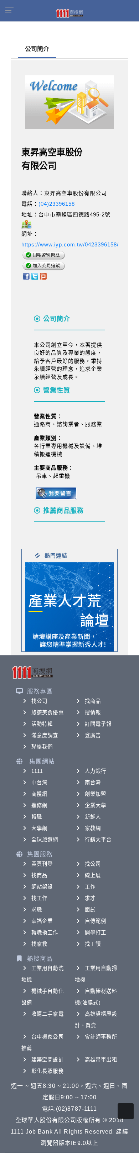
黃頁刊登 (42, 864)
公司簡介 (37, 49)
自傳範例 (95, 921)
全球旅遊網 (44, 839)
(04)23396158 (56, 204)
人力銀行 (95, 771)
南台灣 (93, 782)
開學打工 (95, 932)
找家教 (39, 944)
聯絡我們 (42, 747)
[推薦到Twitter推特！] (34, 276)
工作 (90, 887)
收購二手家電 (47, 1014)
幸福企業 (42, 921)
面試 (90, 909)
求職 (36, 909)
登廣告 (93, 735)
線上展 (93, 875)
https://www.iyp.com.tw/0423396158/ (70, 244)
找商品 (93, 701)
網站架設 (42, 887)
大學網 (39, 828)
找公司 (39, 701)
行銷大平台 (98, 839)
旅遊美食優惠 (47, 712)
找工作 (39, 898)
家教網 (93, 828)
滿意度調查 (44, 735)
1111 (37, 771)
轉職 (36, 817)
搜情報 (93, 712)
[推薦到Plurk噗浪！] (43, 276)
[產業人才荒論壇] (69, 606)
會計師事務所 (101, 1037)
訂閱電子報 (98, 724)
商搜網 (39, 794)
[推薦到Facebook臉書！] (25, 276)
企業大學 (95, 805)
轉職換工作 (44, 932)
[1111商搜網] (69, 13)
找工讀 (93, 944)
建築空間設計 (47, 1059)
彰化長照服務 (47, 1071)
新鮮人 (93, 817)
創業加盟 (95, 794)
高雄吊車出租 (101, 1059)
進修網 (39, 805)
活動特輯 (42, 724)
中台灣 (39, 782)
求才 (90, 898)
